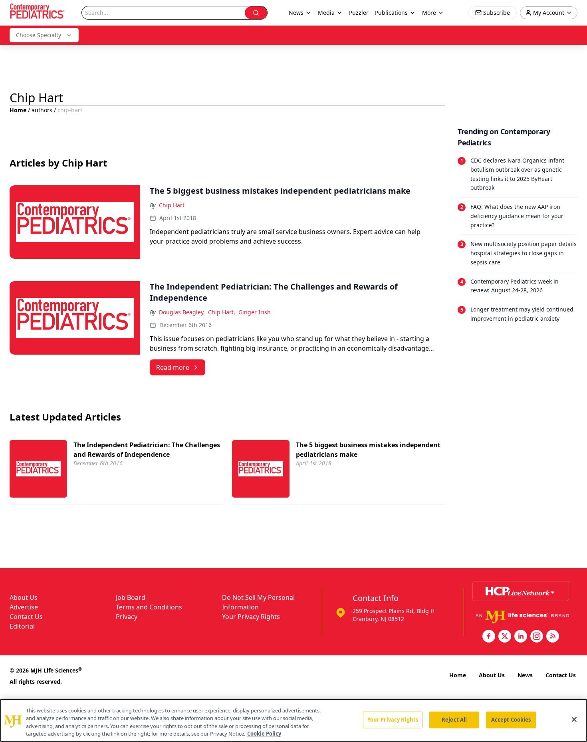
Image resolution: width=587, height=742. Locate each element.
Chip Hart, (221, 312)
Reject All (454, 719)
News (525, 675)
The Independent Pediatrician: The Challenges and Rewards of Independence (146, 449)
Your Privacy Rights (251, 616)
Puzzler (359, 12)
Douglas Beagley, (182, 312)
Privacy (126, 616)
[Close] (574, 719)
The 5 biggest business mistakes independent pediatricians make (368, 449)
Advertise (24, 607)
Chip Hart (171, 205)
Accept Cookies (511, 719)
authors (42, 110)
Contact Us (26, 616)
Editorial (22, 626)
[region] (293, 720)
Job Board (130, 597)
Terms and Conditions (149, 607)
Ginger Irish (254, 312)
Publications (391, 12)
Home (18, 110)
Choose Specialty (38, 35)
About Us (24, 597)
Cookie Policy (264, 733)
